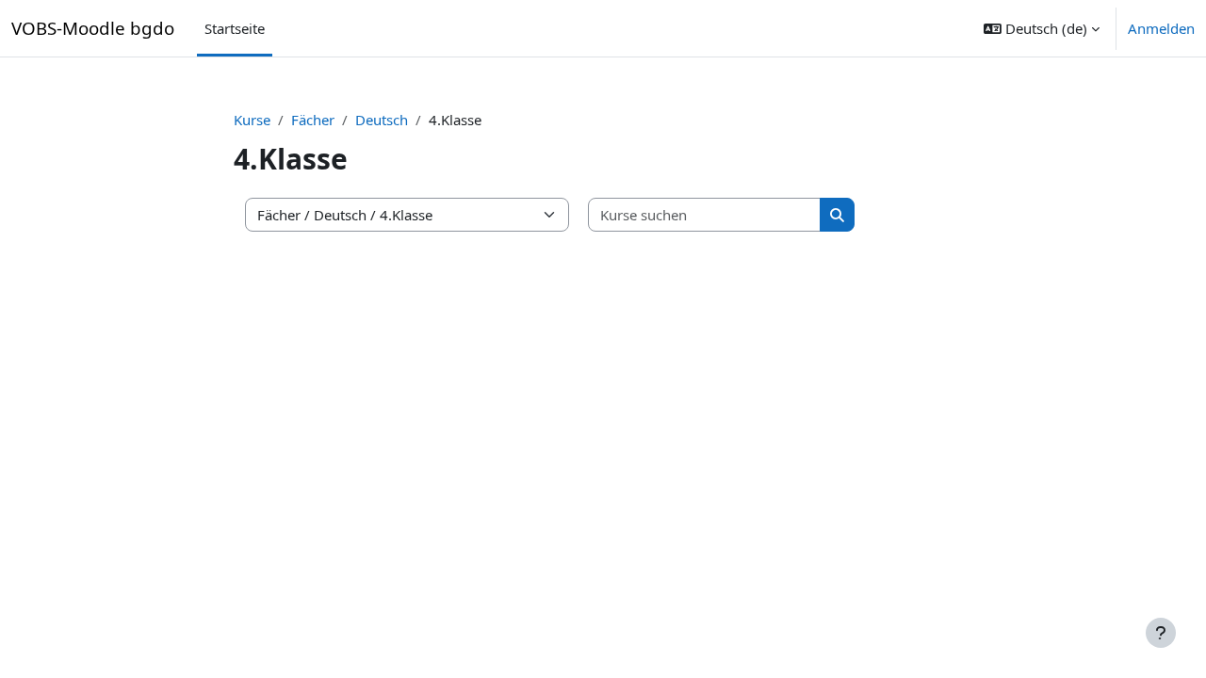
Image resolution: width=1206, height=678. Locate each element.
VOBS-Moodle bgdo (92, 28)
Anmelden (1161, 28)
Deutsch (381, 119)
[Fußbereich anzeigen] (1161, 633)
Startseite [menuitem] (234, 28)
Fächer (312, 119)
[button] (1041, 28)
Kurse (252, 119)
